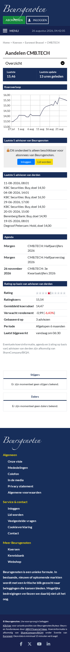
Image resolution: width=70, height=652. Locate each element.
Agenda (8, 237)
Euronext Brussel (34, 42)
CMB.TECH (53, 42)
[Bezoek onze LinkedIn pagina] (48, 643)
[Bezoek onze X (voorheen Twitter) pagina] (30, 643)
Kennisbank (16, 555)
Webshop (14, 561)
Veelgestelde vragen (22, 521)
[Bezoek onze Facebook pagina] (21, 643)
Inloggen (14, 508)
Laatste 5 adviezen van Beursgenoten (26, 140)
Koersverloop (12, 87)
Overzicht (13, 63)
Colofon (13, 474)
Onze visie (15, 461)
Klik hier (7, 625)
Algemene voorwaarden (24, 492)
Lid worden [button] (44, 161)
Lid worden (15, 514)
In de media (16, 480)
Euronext (7, 636)
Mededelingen (18, 467)
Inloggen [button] (39, 20)
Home (6, 42)
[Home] (35, 443)
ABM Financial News (36, 629)
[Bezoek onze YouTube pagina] (39, 643)
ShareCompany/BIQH (32, 632)
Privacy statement (20, 486)
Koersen (17, 42)
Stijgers (35, 374)
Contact (13, 533)
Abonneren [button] (14, 20)
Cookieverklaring (20, 527)
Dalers (35, 396)
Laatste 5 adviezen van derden (22, 174)
